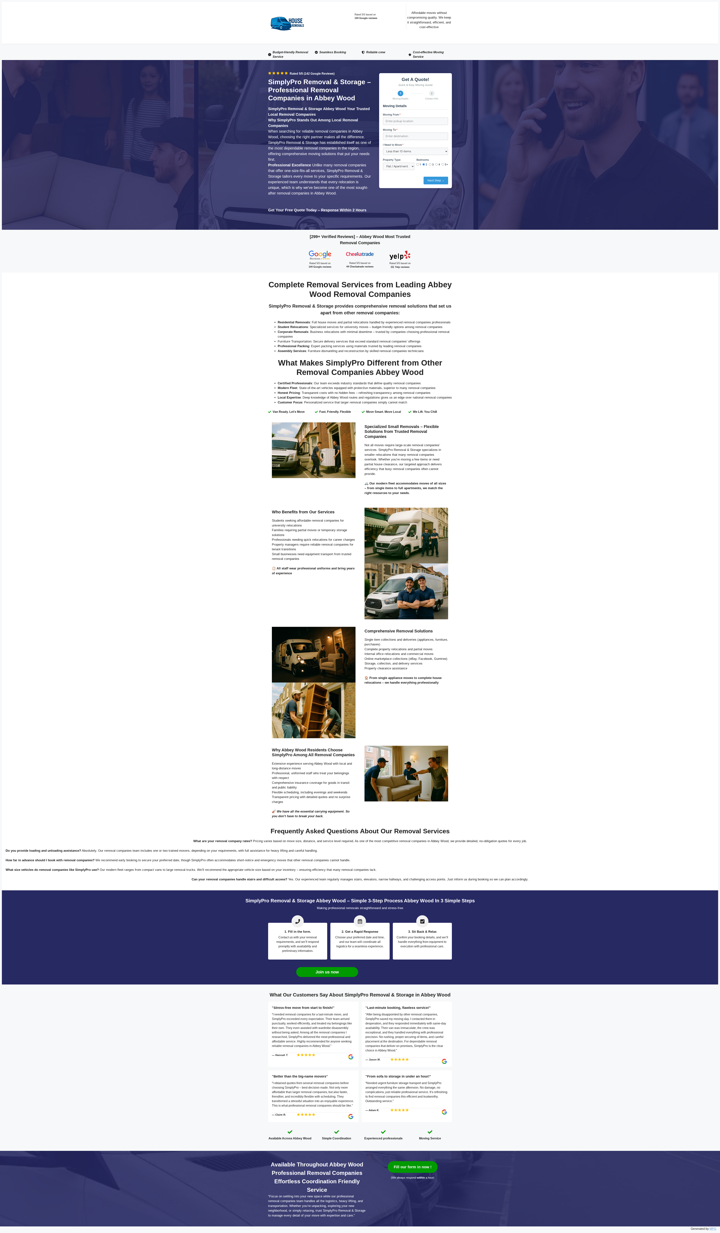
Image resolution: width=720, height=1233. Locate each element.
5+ (446, 164)
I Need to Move (393, 144)
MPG (713, 1228)
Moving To (390, 129)
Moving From (392, 114)
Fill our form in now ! (413, 1167)
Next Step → (435, 180)
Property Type (391, 159)
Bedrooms (422, 159)
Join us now (327, 972)
